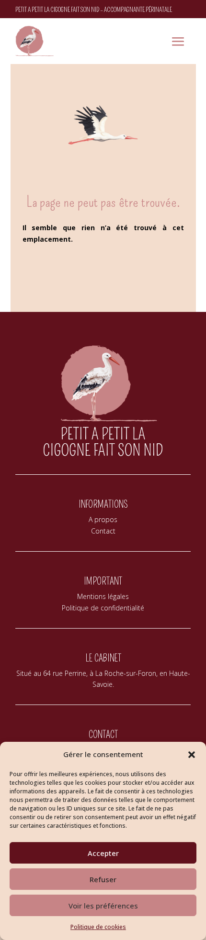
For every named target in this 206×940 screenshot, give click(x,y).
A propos (103, 519)
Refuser (103, 879)
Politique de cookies (98, 927)
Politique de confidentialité (103, 607)
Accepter (103, 853)
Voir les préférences (103, 905)
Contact (103, 530)
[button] (191, 754)
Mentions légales (103, 596)
